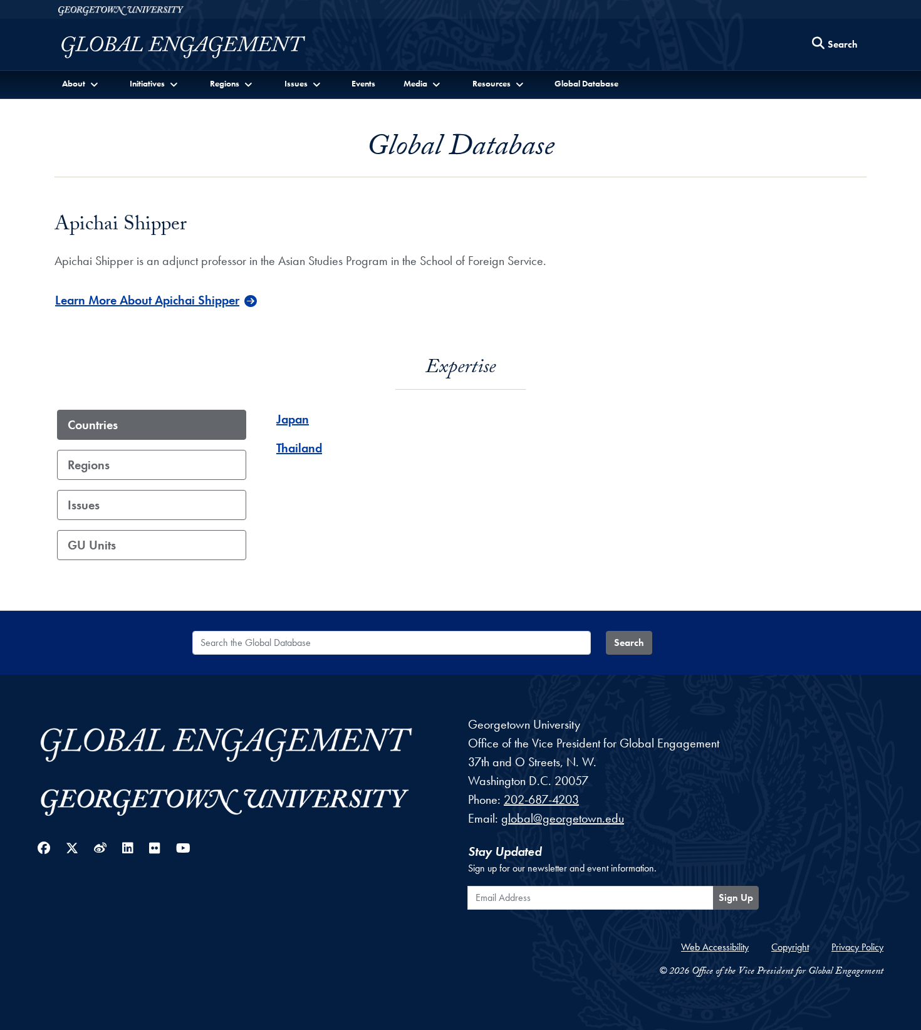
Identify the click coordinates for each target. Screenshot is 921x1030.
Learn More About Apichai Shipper (147, 300)
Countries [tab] (93, 425)
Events (363, 83)
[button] (81, 83)
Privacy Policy (857, 947)
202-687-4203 (541, 799)
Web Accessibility (715, 947)
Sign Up (736, 897)
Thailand (299, 448)
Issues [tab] (84, 505)
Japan (292, 419)
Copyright (790, 947)
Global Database (586, 83)
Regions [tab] (89, 465)
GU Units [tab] (92, 545)
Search (629, 642)
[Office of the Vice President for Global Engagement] (196, 47)
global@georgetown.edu (562, 818)
